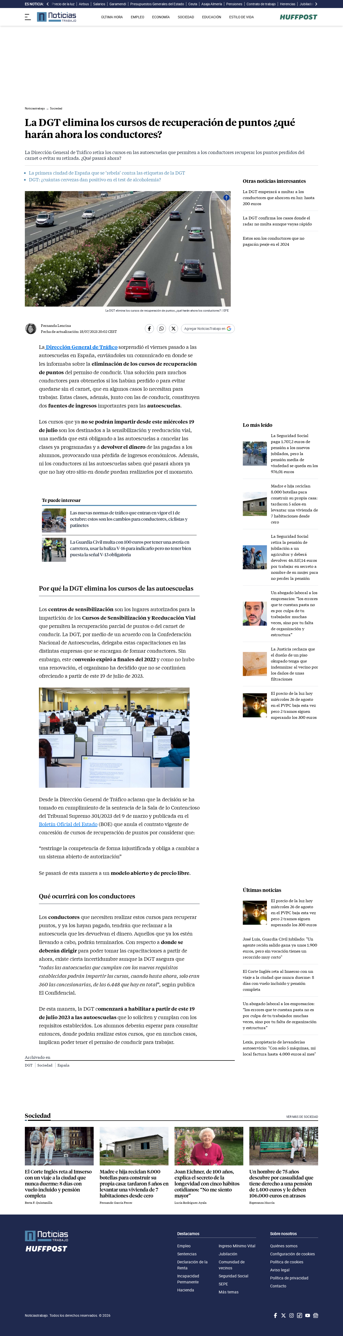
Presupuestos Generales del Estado (157, 4)
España (63, 1065)
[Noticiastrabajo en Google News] (315, 1315)
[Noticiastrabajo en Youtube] (307, 1315)
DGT (29, 1065)
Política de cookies (286, 1262)
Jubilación (228, 1254)
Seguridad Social (233, 1276)
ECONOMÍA (161, 17)
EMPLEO (137, 17)
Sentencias (187, 1254)
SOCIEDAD (186, 17)
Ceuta (192, 4)
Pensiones (234, 4)
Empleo (184, 1246)
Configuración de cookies (292, 1254)
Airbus (84, 4)
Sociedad (45, 1065)
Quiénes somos (284, 1246)
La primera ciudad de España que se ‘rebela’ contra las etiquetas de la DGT (107, 173)
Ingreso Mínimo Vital (237, 1246)
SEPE (223, 1284)
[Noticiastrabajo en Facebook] (275, 1315)
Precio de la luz (63, 4)
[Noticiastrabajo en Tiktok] (299, 1315)
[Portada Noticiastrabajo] (46, 1236)
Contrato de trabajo (261, 4)
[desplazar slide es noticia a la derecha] (316, 4)
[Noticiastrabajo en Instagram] (291, 1315)
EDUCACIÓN (211, 17)
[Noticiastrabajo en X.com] (283, 1315)
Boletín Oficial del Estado (68, 824)
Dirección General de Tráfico (82, 346)
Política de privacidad (289, 1278)
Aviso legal (280, 1270)
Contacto (278, 1286)
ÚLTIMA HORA (112, 17)
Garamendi (117, 4)
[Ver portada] (56, 17)
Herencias (287, 4)
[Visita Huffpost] (298, 17)
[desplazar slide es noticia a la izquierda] (48, 4)
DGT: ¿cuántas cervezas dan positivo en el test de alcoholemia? (95, 180)
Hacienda (185, 1290)
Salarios (99, 4)
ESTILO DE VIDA (241, 17)
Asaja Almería (211, 4)
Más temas (229, 1292)
